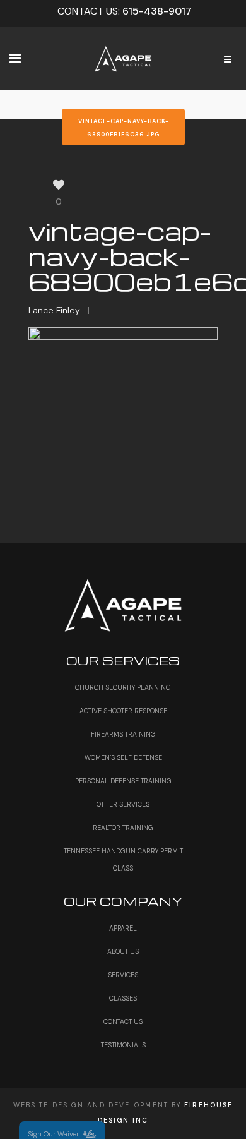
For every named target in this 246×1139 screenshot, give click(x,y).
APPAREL (123, 928)
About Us (123, 952)
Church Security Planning (123, 688)
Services (123, 975)
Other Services (123, 804)
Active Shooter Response (123, 711)
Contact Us (123, 1022)
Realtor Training (123, 828)
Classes (123, 998)
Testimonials (123, 1045)
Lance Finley (54, 310)
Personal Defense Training (123, 781)
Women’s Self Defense (123, 758)
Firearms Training (123, 734)
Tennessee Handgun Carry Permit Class (123, 859)
